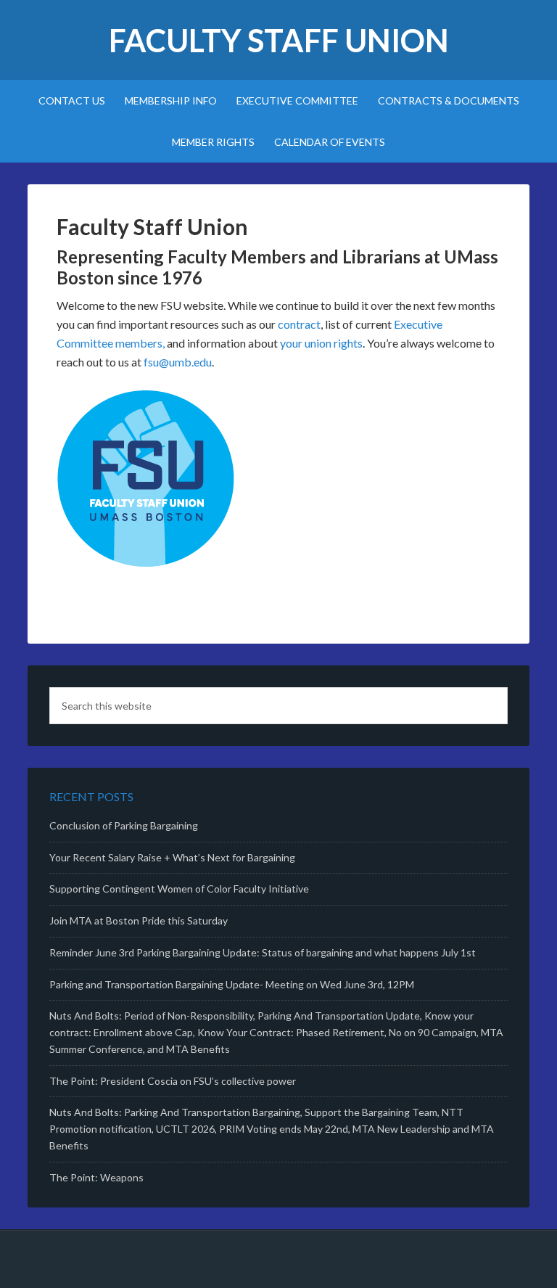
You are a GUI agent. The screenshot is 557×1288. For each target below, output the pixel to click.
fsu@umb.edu (178, 362)
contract (299, 324)
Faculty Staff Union (279, 40)
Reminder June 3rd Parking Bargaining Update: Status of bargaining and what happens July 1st (262, 952)
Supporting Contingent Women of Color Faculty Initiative (179, 888)
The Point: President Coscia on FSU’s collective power (172, 1081)
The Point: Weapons (96, 1177)
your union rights (321, 343)
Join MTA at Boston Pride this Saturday (138, 920)
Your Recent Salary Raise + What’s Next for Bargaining (172, 857)
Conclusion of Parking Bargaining (123, 825)
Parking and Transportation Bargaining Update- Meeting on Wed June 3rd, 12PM (231, 984)
